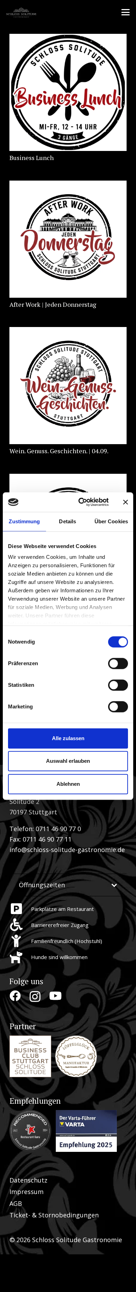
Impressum (26, 1191)
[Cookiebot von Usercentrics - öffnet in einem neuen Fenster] (80, 502)
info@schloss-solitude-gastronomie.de (67, 849)
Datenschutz (28, 1180)
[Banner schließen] (125, 502)
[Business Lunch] (68, 92)
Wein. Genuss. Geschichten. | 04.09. (58, 451)
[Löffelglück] (76, 1056)
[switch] (118, 663)
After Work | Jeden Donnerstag (52, 304)
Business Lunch (31, 157)
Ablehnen (68, 784)
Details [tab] (67, 521)
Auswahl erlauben (68, 761)
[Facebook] (15, 996)
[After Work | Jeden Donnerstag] (68, 239)
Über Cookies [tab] (111, 521)
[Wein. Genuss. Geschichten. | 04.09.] (68, 385)
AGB (15, 1203)
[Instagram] (35, 996)
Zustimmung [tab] (24, 521)
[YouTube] (55, 996)
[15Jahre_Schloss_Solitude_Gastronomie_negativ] (22, 12)
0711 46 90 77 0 (58, 828)
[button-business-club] (30, 1056)
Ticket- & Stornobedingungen (54, 1215)
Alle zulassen (68, 738)
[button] (125, 12)
